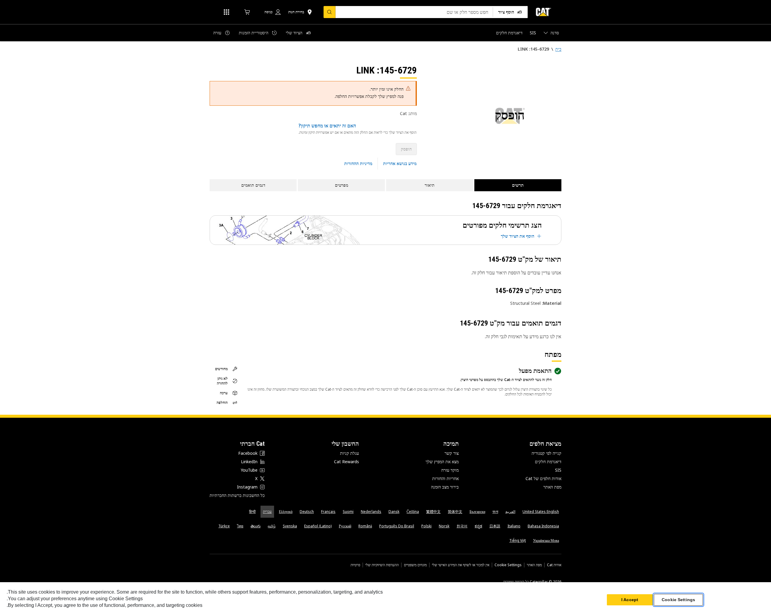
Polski (426, 526)
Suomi (348, 511)
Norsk (444, 526)
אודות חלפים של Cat (543, 478)
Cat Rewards (346, 461)
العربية (510, 511)
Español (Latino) (318, 526)
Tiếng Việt (517, 540)
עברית (267, 511)
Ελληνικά (285, 511)
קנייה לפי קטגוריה (546, 453)
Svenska (290, 526)
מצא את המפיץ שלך (442, 461)
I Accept (629, 599)
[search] (329, 12)
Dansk (394, 511)
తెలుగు (256, 526)
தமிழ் (272, 526)
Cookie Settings (508, 565)
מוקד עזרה (450, 470)
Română (365, 526)
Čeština (413, 511)
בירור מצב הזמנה (445, 487)
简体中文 (455, 511)
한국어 (462, 526)
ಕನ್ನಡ (478, 526)
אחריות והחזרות (445, 478)
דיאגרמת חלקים (548, 461)
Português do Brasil (396, 526)
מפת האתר (552, 487)
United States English (541, 511)
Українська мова (546, 540)
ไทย (240, 526)
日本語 (494, 526)
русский (345, 526)
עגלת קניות (349, 453)
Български (477, 511)
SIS (558, 470)
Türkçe (224, 526)
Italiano (513, 526)
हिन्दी (252, 511)
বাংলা (495, 511)
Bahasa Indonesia (543, 526)
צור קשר (452, 453)
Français (328, 511)
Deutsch (307, 511)
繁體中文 (433, 511)
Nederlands (371, 511)
